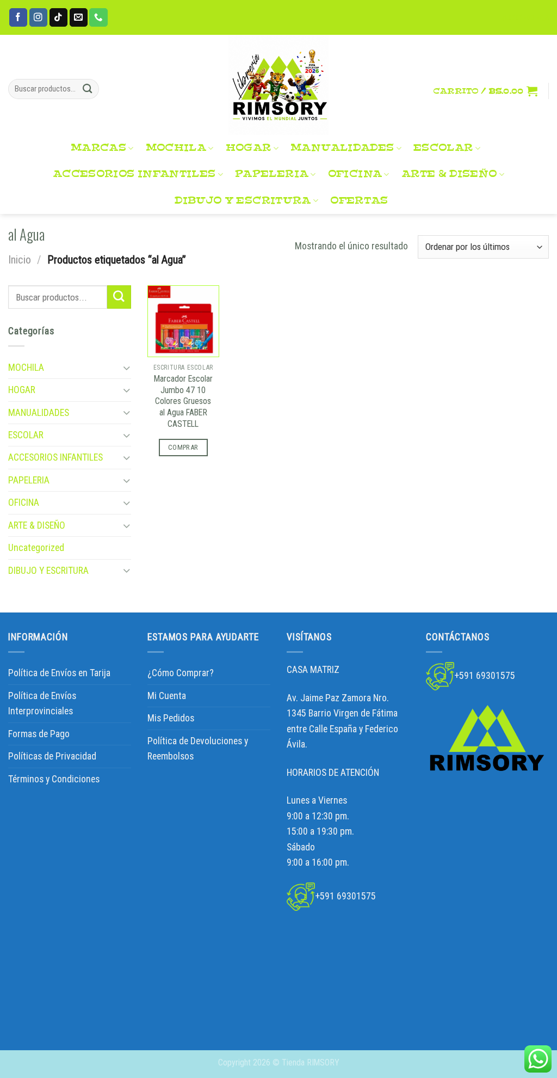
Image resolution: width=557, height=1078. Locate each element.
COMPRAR (183, 447)
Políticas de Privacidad (52, 756)
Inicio (19, 259)
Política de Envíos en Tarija (59, 672)
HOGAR (248, 148)
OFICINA (355, 174)
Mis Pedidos (170, 718)
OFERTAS (359, 200)
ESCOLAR (443, 148)
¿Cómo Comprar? (180, 672)
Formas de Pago (39, 733)
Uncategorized (36, 547)
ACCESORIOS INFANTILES (134, 174)
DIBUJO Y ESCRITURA (243, 200)
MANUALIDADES (342, 148)
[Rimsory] (278, 85)
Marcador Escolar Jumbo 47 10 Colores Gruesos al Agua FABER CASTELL (183, 401)
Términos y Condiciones (54, 779)
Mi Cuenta (166, 695)
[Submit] (87, 89)
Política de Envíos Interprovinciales (42, 703)
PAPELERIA (271, 174)
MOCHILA (176, 148)
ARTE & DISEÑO (449, 174)
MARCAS (98, 148)
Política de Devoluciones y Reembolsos (197, 749)
